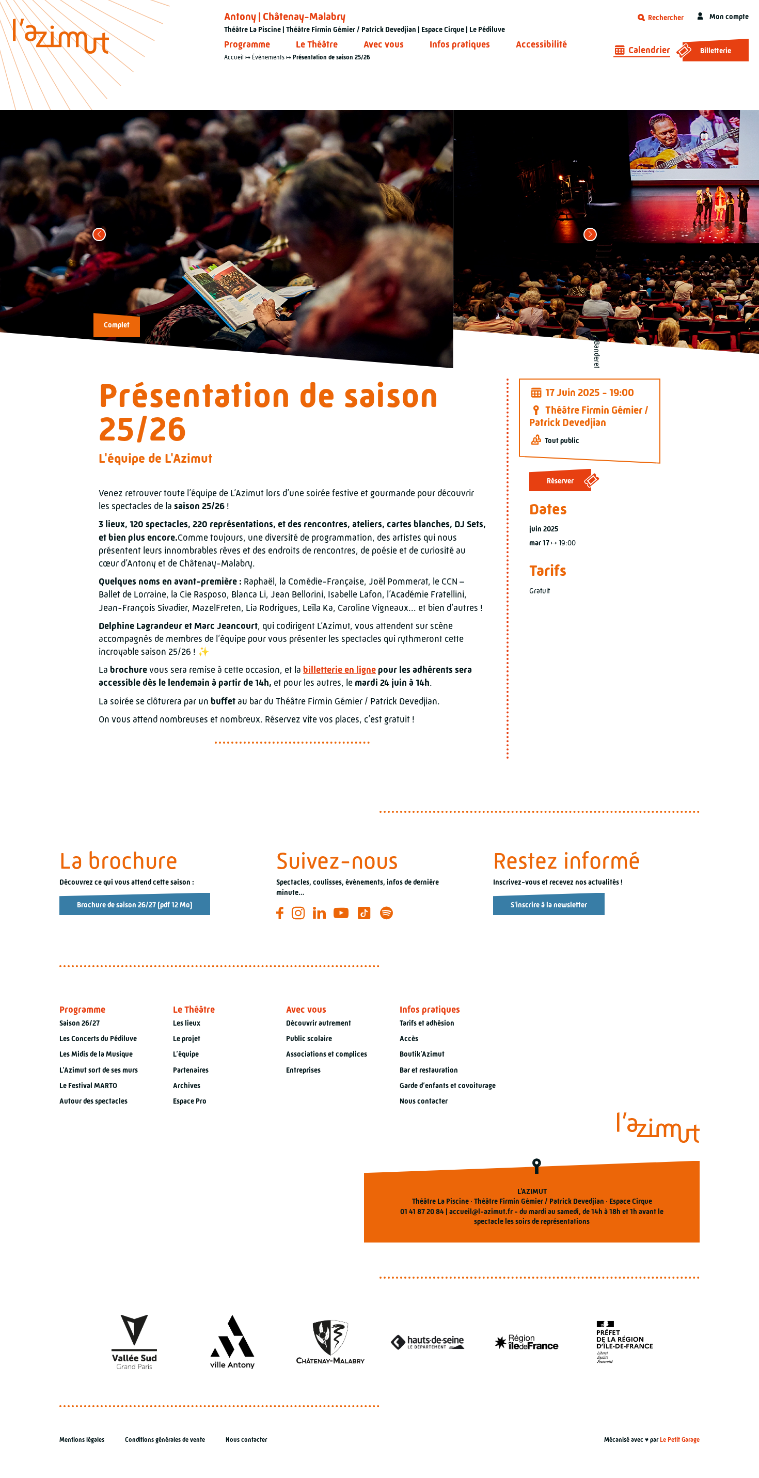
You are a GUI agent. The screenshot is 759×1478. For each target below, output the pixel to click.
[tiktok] (366, 913)
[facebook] (281, 913)
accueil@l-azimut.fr (481, 1211)
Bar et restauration (429, 1070)
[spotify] (388, 913)
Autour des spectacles (93, 1101)
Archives (186, 1085)
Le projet (186, 1038)
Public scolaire (309, 1038)
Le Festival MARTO (88, 1085)
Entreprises (303, 1070)
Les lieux (186, 1023)
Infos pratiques (460, 44)
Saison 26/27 (79, 1023)
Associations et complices (326, 1054)
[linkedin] (321, 913)
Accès (409, 1038)
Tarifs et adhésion (427, 1023)
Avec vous (383, 44)
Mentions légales (81, 1439)
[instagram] (300, 913)
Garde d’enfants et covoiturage (448, 1085)
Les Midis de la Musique (96, 1054)
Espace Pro (190, 1101)
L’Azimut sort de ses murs (98, 1070)
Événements (268, 57)
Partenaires (191, 1070)
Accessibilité (541, 44)
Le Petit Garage (680, 1439)
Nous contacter (424, 1101)
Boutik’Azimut (422, 1054)
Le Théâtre (317, 44)
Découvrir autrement (318, 1023)
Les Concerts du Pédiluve (98, 1038)
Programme (247, 44)
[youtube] (343, 913)
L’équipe (186, 1054)
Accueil (234, 57)
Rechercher (665, 17)
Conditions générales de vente (165, 1439)
